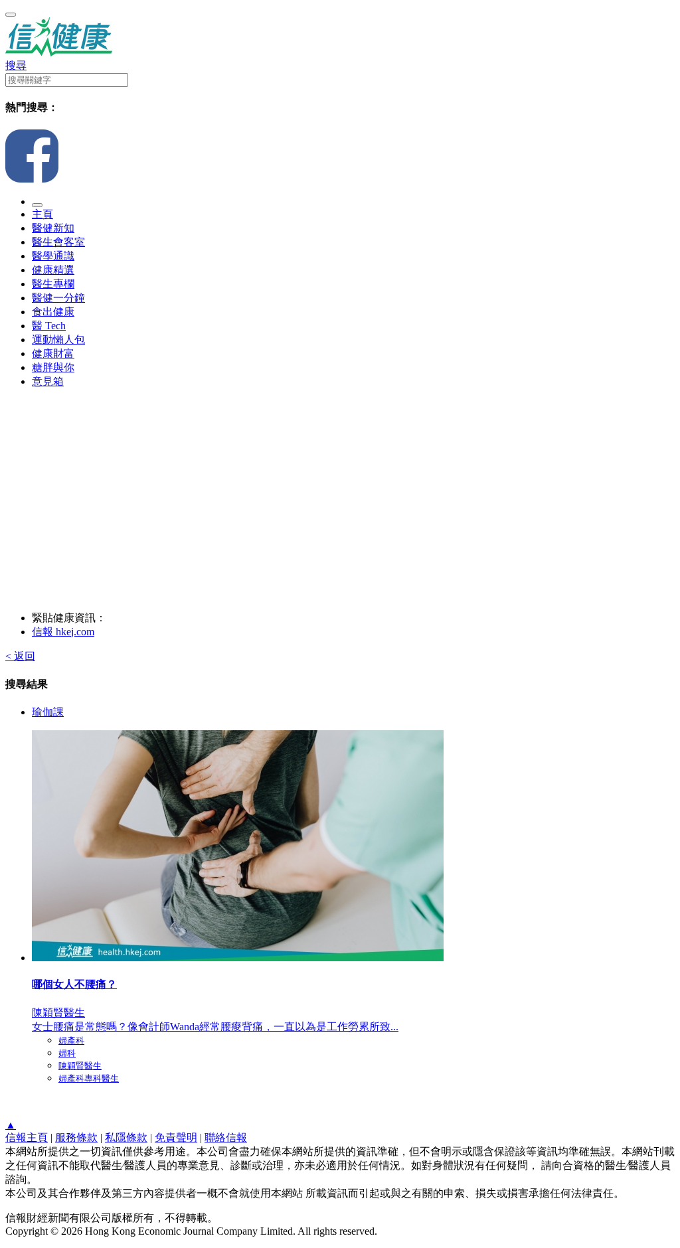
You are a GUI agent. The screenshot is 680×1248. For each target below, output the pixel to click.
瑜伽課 (48, 712)
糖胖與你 (53, 367)
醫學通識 (53, 256)
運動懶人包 (58, 339)
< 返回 (20, 656)
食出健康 (53, 311)
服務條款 (76, 1137)
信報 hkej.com (63, 631)
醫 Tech (49, 325)
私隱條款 (126, 1137)
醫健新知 (53, 228)
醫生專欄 (53, 283)
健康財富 (53, 353)
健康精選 (53, 269)
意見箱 (48, 381)
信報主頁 (26, 1137)
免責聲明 (176, 1137)
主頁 (42, 214)
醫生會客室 (58, 242)
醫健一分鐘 (58, 297)
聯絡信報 (226, 1137)
